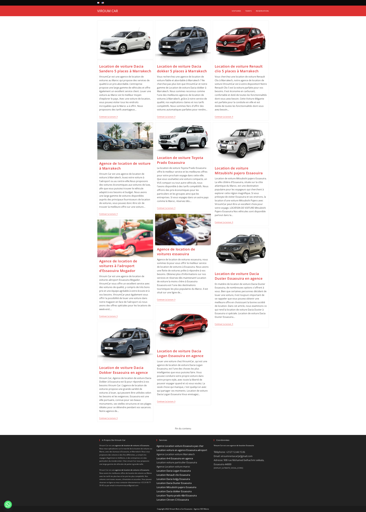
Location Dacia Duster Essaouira (174, 483)
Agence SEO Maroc (201, 509)
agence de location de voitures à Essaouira (132, 445)
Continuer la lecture (108, 117)
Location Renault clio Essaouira (173, 474)
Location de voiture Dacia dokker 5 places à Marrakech (182, 68)
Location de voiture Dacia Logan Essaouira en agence (180, 353)
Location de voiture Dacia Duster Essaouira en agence (239, 276)
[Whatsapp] (8, 504)
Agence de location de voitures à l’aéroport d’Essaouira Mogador (118, 266)
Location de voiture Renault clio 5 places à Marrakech (239, 68)
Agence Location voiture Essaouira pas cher (180, 446)
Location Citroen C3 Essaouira (173, 499)
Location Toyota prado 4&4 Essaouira (177, 495)
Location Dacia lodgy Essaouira (173, 479)
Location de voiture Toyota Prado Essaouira (180, 160)
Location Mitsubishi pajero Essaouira (176, 487)
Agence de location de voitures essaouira (176, 251)
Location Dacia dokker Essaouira (174, 491)
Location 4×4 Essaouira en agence (175, 458)
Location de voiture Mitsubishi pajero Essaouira (239, 170)
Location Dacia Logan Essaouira (174, 470)
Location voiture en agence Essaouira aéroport (182, 450)
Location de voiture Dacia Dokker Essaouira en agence (123, 370)
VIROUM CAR (107, 10)
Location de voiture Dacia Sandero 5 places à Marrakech (125, 68)
